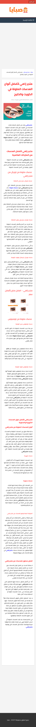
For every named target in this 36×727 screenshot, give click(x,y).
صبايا (32, 72)
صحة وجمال (27, 72)
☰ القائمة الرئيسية (28, 20)
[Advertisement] (18, 42)
